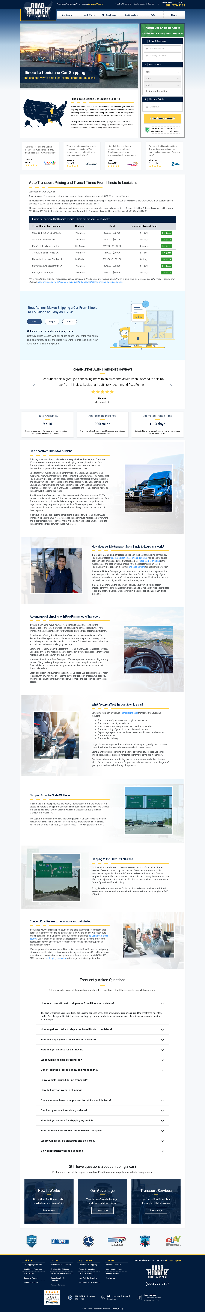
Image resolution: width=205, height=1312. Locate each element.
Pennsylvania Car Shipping (89, 1282)
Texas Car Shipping (86, 1274)
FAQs (153, 15)
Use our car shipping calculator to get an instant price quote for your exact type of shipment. (80, 282)
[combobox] (162, 48)
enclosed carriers (137, 567)
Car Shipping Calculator (33, 1265)
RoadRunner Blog (31, 1282)
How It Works (89, 15)
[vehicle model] (162, 85)
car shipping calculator (55, 958)
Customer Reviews (31, 1278)
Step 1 (34, 321)
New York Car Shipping (88, 1278)
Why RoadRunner (109, 15)
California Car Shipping (88, 1265)
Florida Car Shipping (87, 1269)
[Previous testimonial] (34, 385)
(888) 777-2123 (174, 5)
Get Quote (166, 233)
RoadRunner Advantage (33, 1269)
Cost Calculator (131, 15)
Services (66, 15)
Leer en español (112, 1274)
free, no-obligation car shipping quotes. (128, 558)
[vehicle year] (162, 72)
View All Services (58, 1285)
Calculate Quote (161, 118)
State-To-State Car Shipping (61, 1274)
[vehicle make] (162, 79)
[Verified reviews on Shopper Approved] (52, 1297)
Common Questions (114, 1269)
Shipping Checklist (113, 1265)
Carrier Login (153, 4)
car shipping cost (130, 713)
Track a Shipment (123, 4)
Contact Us (110, 1278)
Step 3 (69, 321)
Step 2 (52, 321)
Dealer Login (139, 4)
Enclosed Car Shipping (60, 1269)
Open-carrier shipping (149, 561)
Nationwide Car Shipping (61, 1265)
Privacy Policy (117, 1309)
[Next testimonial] (171, 385)
